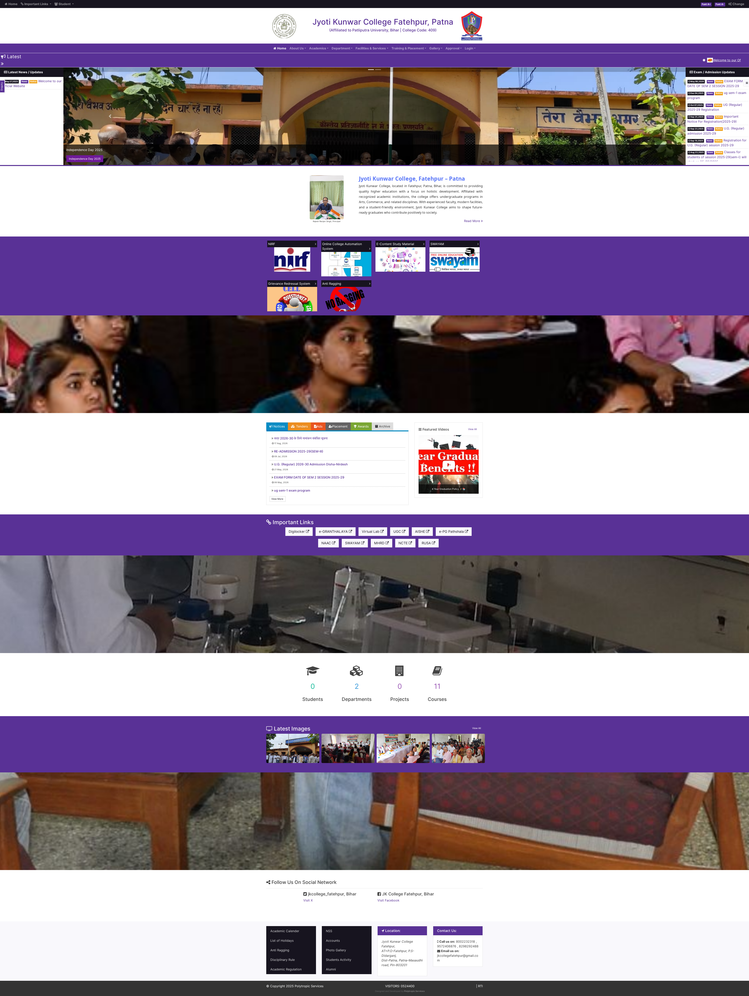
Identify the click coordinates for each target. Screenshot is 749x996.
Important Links (36, 4)
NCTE (403, 543)
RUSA (427, 543)
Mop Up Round (734, 157)
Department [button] (341, 48)
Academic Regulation (286, 969)
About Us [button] (296, 48)
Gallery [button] (434, 48)
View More (277, 498)
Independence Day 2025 (85, 158)
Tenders (301, 426)
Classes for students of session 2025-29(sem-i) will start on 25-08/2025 (716, 121)
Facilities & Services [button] (371, 48)
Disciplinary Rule (282, 960)
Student (64, 4)
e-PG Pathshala (452, 531)
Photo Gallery (336, 950)
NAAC (326, 543)
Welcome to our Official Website (690, 60)
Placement (340, 426)
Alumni (331, 969)
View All (472, 429)
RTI (480, 986)
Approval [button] (452, 48)
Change (738, 4)
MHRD (379, 543)
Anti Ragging (279, 950)
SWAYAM (353, 543)
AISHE (420, 531)
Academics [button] (317, 48)
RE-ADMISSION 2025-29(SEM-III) (298, 451)
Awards (363, 426)
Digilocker (297, 531)
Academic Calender (284, 931)
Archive (384, 426)
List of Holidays (282, 940)
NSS (329, 931)
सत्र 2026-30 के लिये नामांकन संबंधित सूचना (301, 438)
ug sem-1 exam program (292, 490)
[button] (110, 116)
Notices (278, 426)
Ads (319, 426)
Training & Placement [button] (407, 48)
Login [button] (469, 48)
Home (13, 4)
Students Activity (338, 960)
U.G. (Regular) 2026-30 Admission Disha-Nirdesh (311, 464)
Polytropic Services (414, 991)
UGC (397, 531)
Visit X (308, 900)
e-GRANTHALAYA (334, 531)
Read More (472, 221)
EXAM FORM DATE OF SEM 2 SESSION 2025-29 (309, 477)
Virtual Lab (371, 531)
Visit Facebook (388, 900)
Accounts (333, 940)
